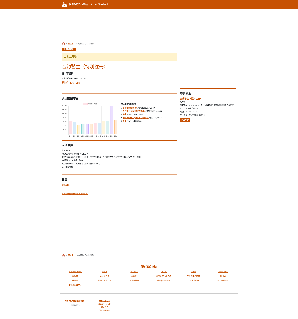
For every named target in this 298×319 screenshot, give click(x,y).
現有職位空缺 (104, 301)
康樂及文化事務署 (163, 276)
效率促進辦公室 (104, 281)
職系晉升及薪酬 (104, 304)
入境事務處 (104, 276)
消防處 (193, 272)
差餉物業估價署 (193, 276)
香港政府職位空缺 (76, 301)
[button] (66, 185)
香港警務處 (223, 272)
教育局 (75, 281)
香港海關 (134, 272)
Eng (95, 4)
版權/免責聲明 (104, 311)
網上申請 (185, 120)
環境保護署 (134, 281)
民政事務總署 (193, 281)
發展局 (223, 276)
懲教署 (104, 272)
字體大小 (104, 4)
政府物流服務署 (163, 281)
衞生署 (70, 44)
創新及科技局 (223, 281)
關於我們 (104, 307)
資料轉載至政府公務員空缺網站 (75, 194)
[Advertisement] (149, 25)
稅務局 (134, 276)
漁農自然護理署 (75, 272)
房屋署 (75, 276)
